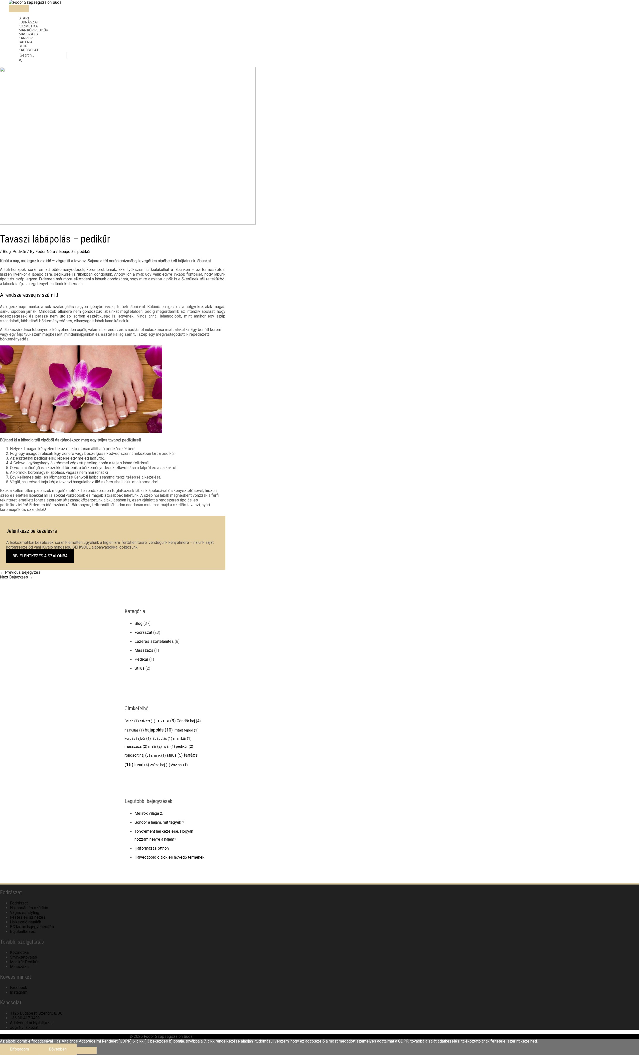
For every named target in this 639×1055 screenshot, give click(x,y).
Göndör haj (189, 721)
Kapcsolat (29, 50)
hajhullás (134, 730)
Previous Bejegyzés (20, 572)
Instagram (18, 992)
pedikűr (84, 251)
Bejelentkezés (22, 931)
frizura (166, 720)
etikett (147, 721)
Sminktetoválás (23, 957)
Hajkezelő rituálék (25, 922)
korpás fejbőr (138, 738)
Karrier (26, 38)
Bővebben (58, 1049)
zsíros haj (160, 765)
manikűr (182, 738)
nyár (169, 746)
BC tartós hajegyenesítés (32, 926)
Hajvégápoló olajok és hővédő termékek (169, 857)
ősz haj (179, 765)
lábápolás (67, 251)
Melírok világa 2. (149, 813)
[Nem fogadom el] (87, 1050)
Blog (23, 46)
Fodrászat (29, 22)
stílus (175, 755)
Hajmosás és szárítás (29, 907)
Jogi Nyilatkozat (24, 1027)
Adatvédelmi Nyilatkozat (31, 1022)
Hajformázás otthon (152, 848)
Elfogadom (19, 1049)
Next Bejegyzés (16, 577)
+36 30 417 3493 (25, 1018)
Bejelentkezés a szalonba (40, 556)
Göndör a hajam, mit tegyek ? (159, 822)
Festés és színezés (27, 917)
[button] (20, 61)
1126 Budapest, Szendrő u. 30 (36, 1013)
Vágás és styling (24, 912)
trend (141, 764)
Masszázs (28, 34)
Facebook (18, 987)
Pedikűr (19, 251)
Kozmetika (28, 26)
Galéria (26, 42)
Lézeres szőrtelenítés (154, 641)
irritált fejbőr (186, 730)
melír (155, 746)
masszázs (136, 746)
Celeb (132, 721)
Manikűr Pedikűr (33, 30)
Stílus (140, 668)
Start (24, 18)
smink (158, 755)
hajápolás (159, 729)
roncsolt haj (137, 755)
